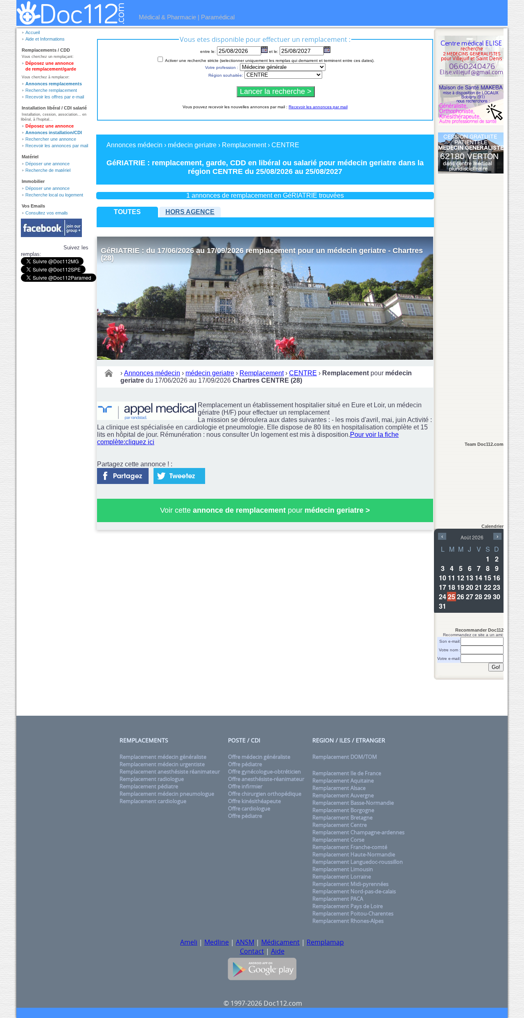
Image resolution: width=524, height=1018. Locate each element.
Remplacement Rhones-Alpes (348, 920)
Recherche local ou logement (54, 194)
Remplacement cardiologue (153, 801)
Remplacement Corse (338, 839)
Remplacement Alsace (339, 788)
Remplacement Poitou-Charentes (352, 913)
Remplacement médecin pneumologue (167, 793)
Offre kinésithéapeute (254, 801)
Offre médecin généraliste (259, 756)
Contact (252, 951)
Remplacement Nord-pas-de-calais (354, 891)
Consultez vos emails (46, 212)
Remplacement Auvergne (343, 795)
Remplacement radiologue (152, 779)
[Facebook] (123, 473)
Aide (278, 951)
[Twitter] (179, 473)
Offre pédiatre (245, 764)
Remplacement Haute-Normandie (353, 854)
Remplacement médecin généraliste (163, 756)
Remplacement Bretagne (342, 817)
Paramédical (218, 17)
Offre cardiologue (249, 808)
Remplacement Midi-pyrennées (350, 884)
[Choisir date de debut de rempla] (264, 49)
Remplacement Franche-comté (349, 847)
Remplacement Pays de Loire (347, 906)
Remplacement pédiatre (149, 786)
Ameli (188, 942)
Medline (216, 942)
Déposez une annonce (49, 125)
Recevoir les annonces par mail (56, 145)
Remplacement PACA (337, 898)
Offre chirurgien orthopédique (264, 793)
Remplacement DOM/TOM (344, 756)
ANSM (245, 942)
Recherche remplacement (51, 90)
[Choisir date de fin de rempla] (327, 49)
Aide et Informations (45, 39)
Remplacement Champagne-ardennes (358, 832)
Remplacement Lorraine (341, 876)
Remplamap (325, 942)
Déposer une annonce (47, 163)
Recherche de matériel (47, 170)
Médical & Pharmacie (167, 17)
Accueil (32, 32)
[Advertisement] (471, 304)
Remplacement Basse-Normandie (353, 802)
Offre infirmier (245, 786)
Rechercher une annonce (50, 139)
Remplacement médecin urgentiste (162, 764)
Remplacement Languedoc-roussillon (357, 861)
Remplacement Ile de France (346, 773)
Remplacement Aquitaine (343, 780)
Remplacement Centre (339, 825)
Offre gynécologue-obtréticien (264, 771)
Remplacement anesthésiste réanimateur (170, 771)
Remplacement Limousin (342, 869)
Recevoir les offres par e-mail (54, 96)
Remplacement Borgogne (343, 810)
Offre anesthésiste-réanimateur (266, 779)
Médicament (280, 942)
